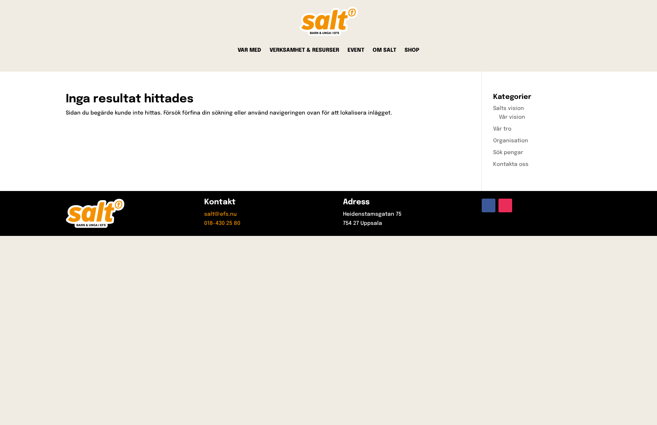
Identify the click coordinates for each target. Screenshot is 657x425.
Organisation (510, 140)
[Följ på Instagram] (505, 205)
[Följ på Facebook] (488, 205)
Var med (249, 50)
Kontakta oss (510, 164)
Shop (412, 50)
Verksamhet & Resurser (304, 50)
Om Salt (384, 50)
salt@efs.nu (220, 214)
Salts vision (508, 108)
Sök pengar (508, 152)
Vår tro (502, 129)
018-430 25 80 (222, 223)
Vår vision (512, 117)
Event (356, 50)
